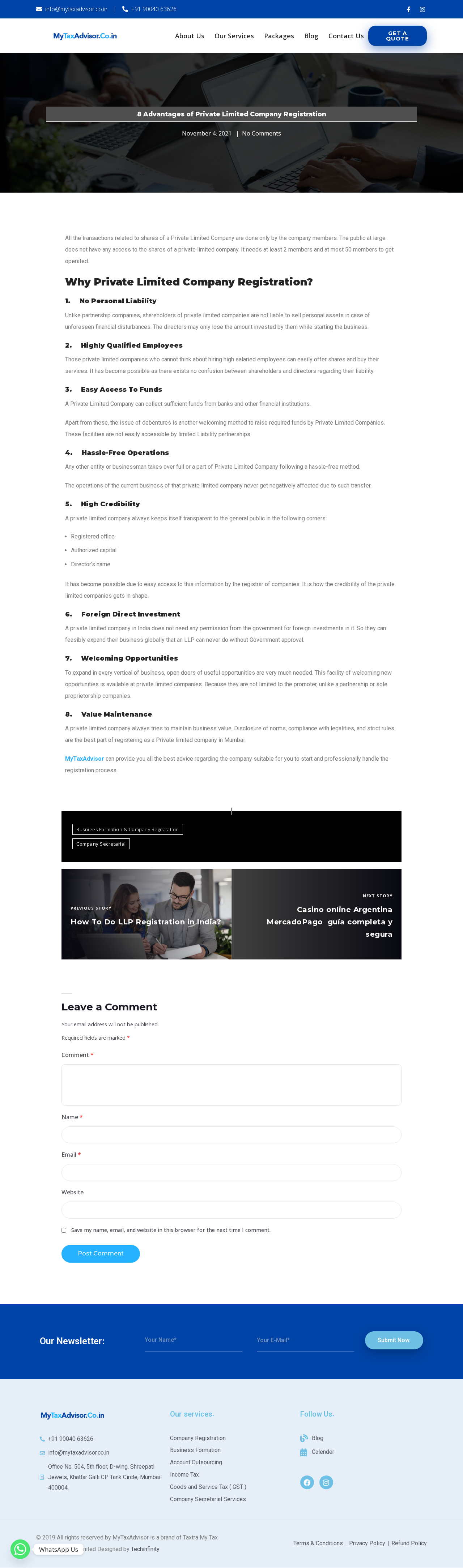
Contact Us (346, 35)
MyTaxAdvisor (84, 758)
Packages (279, 35)
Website (72, 1192)
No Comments (261, 133)
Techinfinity (145, 1549)
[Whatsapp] (20, 1549)
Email (71, 1155)
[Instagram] (326, 1482)
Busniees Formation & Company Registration (127, 829)
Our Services (234, 35)
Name (72, 1117)
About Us (189, 35)
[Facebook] (307, 1482)
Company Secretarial (101, 844)
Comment (77, 1055)
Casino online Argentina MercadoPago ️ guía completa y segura (329, 921)
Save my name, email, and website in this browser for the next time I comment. (171, 1230)
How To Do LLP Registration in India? (146, 922)
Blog (311, 35)
